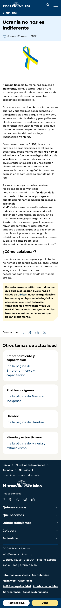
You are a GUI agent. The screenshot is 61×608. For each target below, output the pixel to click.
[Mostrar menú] (55, 5)
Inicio (6, 465)
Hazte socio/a (16, 602)
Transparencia (12, 591)
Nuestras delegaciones (30, 465)
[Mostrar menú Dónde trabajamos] (57, 523)
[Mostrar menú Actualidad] (57, 538)
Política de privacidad (17, 586)
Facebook (4, 499)
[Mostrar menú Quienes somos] (57, 507)
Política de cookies (45, 586)
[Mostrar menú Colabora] (57, 530)
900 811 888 (10, 565)
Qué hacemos (13, 515)
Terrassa (8, 470)
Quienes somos (15, 507)
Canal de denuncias (35, 591)
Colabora (9, 530)
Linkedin (33, 499)
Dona (45, 602)
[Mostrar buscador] (47, 4)
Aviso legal (25, 580)
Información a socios (16, 575)
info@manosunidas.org (17, 554)
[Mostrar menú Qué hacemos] (57, 515)
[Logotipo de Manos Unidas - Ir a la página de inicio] (16, 6)
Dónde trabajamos (17, 523)
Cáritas (22, 294)
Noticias (11, 12)
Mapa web (9, 580)
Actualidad (11, 538)
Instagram (17, 499)
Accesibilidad (40, 575)
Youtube (25, 499)
